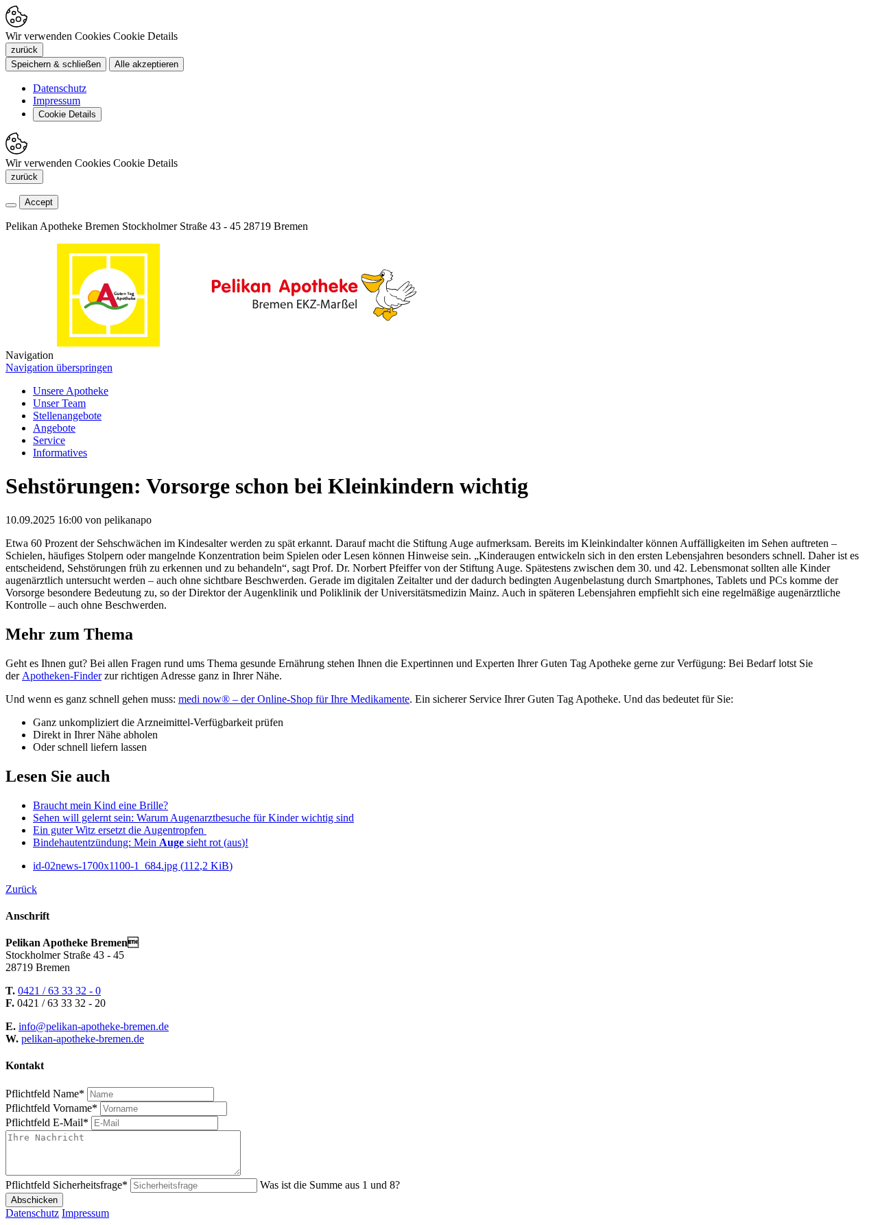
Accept (39, 202)
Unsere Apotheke (70, 391)
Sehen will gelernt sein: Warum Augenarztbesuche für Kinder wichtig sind (193, 818)
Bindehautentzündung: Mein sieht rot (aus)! (140, 842)
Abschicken (34, 1200)
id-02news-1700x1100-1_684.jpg (133, 866)
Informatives (60, 452)
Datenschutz (59, 88)
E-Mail (46, 1122)
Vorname (51, 1108)
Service (49, 440)
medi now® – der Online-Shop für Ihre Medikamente (294, 699)
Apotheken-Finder (62, 675)
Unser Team (59, 403)
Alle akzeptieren (146, 64)
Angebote (54, 428)
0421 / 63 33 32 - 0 (59, 990)
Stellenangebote (67, 415)
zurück (24, 50)
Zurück (21, 889)
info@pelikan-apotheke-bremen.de (94, 1026)
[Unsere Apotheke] (314, 343)
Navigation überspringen (58, 367)
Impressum (56, 100)
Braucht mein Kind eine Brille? (100, 805)
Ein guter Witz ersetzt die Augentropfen (119, 830)
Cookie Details (67, 114)
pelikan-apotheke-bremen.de (82, 1039)
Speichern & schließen (56, 64)
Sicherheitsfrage (66, 1185)
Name (44, 1093)
